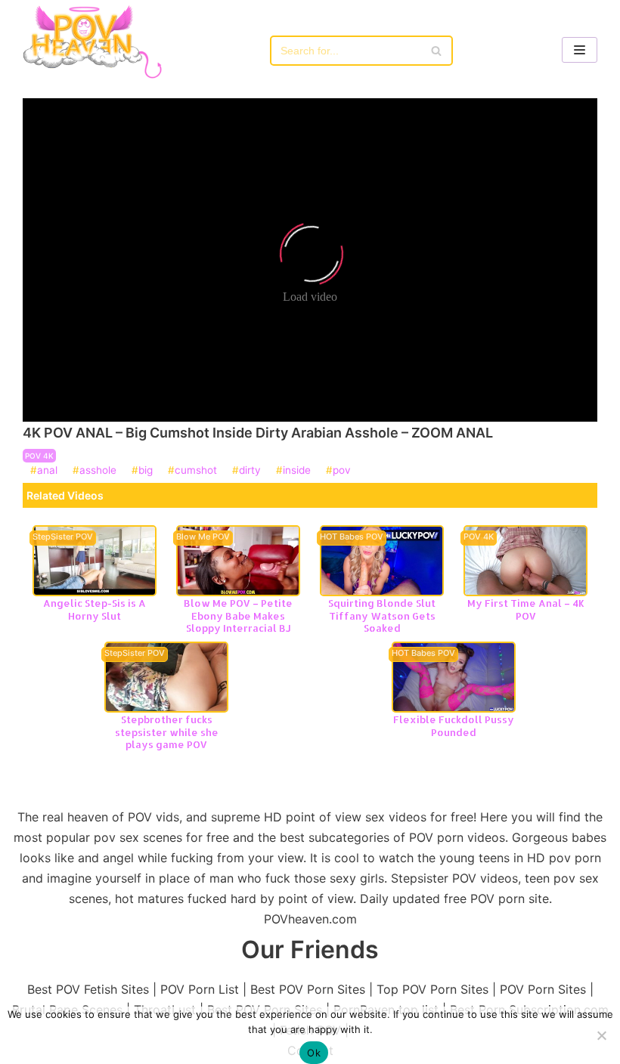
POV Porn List (199, 989)
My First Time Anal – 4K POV (525, 609)
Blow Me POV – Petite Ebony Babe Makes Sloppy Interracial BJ (238, 615)
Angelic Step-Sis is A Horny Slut (94, 609)
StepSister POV (63, 537)
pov (342, 471)
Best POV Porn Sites (307, 989)
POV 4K (39, 455)
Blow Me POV (203, 537)
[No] (601, 1035)
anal (47, 471)
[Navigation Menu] (579, 50)
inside (297, 471)
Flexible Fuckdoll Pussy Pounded (453, 725)
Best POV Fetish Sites (88, 989)
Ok (314, 1053)
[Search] (436, 51)
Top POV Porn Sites (432, 989)
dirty (250, 471)
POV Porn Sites (543, 989)
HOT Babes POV (351, 537)
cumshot (196, 471)
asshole (97, 471)
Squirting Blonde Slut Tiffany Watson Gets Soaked (382, 615)
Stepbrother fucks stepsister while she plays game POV (167, 731)
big (145, 471)
